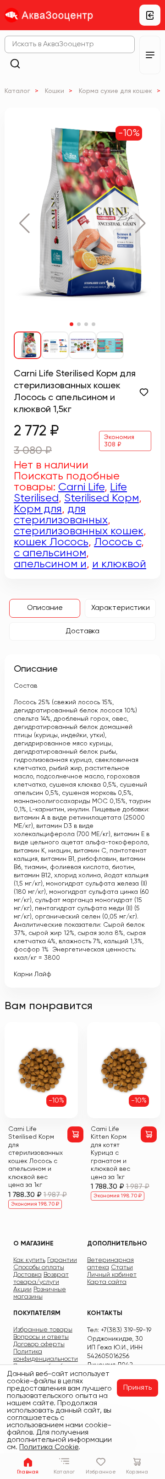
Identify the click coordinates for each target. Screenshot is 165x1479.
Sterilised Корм (101, 498)
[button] (24, 223)
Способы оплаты (38, 1267)
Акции (22, 1289)
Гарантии (62, 1260)
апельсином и (50, 564)
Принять (137, 1388)
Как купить (29, 1260)
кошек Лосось (51, 542)
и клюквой (119, 564)
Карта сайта (106, 1282)
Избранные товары (42, 1330)
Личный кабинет (112, 1275)
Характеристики (120, 608)
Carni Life (81, 487)
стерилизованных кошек (78, 531)
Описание (45, 608)
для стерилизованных (61, 515)
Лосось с (117, 542)
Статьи (122, 1267)
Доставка (82, 631)
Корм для (38, 509)
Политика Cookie (48, 1447)
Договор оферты (39, 1344)
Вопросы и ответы (41, 1337)
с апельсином (50, 553)
